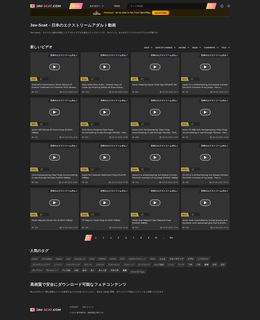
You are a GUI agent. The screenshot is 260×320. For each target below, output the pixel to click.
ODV (92, 259)
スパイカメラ (144, 264)
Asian (35, 259)
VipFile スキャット (137, 259)
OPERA (102, 259)
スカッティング (73, 264)
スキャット (129, 264)
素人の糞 (103, 270)
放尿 (223, 264)
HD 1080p (47, 259)
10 (156, 237)
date (146, 47)
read (195, 47)
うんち (162, 259)
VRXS (152, 259)
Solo (122, 259)
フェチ (181, 264)
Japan (59, 259)
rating (182, 47)
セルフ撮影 (159, 264)
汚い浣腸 (66, 270)
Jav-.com (48, 6)
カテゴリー (95, 6)
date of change (163, 47)
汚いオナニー (52, 270)
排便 (206, 264)
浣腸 (76, 270)
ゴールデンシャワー (41, 264)
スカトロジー (114, 264)
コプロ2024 (203, 259)
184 (171, 237)
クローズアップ (176, 259)
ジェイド (58, 264)
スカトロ (100, 264)
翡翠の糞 (115, 270)
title (223, 47)
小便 (198, 264)
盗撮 (84, 270)
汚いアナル (37, 270)
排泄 (215, 264)
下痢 (190, 264)
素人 (92, 270)
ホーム (76, 6)
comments (209, 47)
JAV (68, 259)
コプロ (190, 259)
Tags (117, 6)
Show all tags (137, 272)
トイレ (171, 264)
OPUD (113, 259)
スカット (88, 264)
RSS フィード (88, 307)
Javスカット (79, 259)
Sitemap (74, 307)
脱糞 (125, 270)
